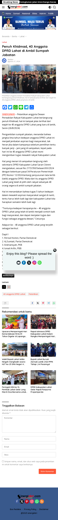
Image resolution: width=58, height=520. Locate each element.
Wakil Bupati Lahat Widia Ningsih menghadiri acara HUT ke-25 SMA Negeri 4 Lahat (13, 361)
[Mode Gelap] (50, 7)
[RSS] (42, 501)
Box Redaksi (15, 509)
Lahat (4, 42)
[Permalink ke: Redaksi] (4, 60)
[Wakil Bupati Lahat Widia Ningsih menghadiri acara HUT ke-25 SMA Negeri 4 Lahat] (14, 349)
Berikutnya (8, 275)
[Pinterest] (27, 501)
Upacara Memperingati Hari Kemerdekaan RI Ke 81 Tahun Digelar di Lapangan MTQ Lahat (14, 334)
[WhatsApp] (37, 501)
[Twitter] (22, 501)
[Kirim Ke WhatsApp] (54, 303)
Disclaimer (44, 509)
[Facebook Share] (32, 303)
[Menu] (4, 7)
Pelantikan (33, 294)
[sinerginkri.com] (17, 7)
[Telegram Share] (49, 303)
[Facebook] (17, 501)
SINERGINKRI (8, 114)
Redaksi (10, 59)
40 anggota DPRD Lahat (14, 294)
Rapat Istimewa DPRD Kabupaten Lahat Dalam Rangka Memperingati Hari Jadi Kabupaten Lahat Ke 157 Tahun (43, 334)
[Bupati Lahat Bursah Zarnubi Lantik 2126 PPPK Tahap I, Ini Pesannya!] (43, 349)
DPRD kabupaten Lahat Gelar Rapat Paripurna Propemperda (41, 389)
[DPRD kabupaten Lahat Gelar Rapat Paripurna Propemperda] (43, 377)
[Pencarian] (54, 7)
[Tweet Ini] (38, 303)
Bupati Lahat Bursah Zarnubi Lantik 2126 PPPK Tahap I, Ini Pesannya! (42, 361)
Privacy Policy (30, 509)
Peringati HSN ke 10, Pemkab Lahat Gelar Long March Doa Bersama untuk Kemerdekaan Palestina (14, 389)
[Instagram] (32, 501)
